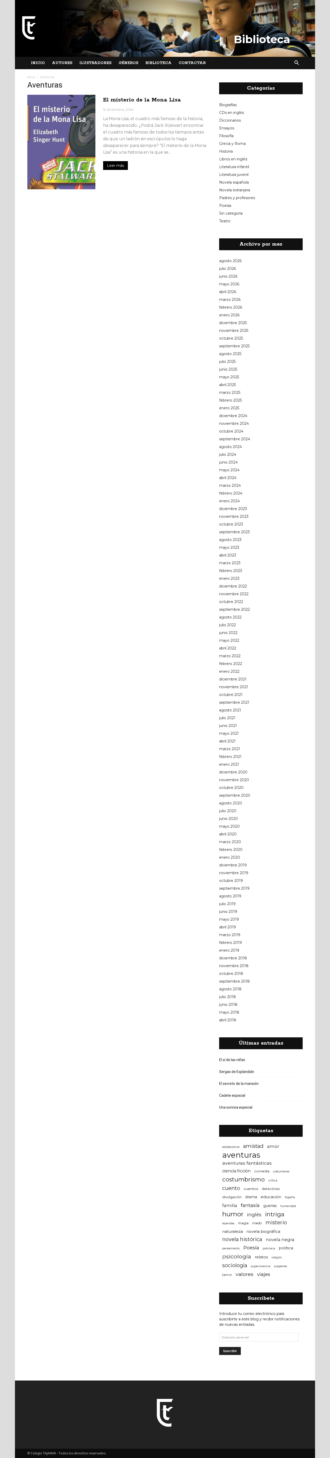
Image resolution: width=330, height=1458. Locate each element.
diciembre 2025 (233, 322)
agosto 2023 (230, 539)
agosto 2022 (230, 617)
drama (251, 1197)
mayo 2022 (229, 640)
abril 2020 (228, 834)
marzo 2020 (230, 842)
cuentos (251, 1189)
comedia (261, 1171)
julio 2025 (227, 361)
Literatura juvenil (234, 174)
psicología (236, 1256)
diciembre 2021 (232, 679)
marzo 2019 (229, 934)
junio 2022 (228, 632)
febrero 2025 (230, 400)
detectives (271, 1189)
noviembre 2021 (233, 687)
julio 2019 (227, 904)
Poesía (225, 205)
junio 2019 (228, 911)
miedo (257, 1223)
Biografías (228, 105)
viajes (263, 1274)
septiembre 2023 (234, 532)
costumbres (281, 1171)
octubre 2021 (231, 694)
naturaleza (232, 1231)
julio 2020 (227, 811)
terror (227, 1275)
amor (273, 1146)
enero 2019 (229, 950)
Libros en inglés (233, 159)
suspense (280, 1266)
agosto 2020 (230, 803)
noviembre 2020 (234, 780)
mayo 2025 (229, 377)
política (286, 1247)
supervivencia (260, 1266)
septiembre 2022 (234, 609)
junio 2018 (228, 1004)
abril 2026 (227, 291)
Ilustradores (95, 63)
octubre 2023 (231, 524)
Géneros (128, 63)
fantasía (250, 1205)
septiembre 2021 (234, 702)
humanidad (288, 1206)
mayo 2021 (229, 733)
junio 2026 (228, 276)
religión (276, 1257)
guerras (270, 1205)
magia (243, 1223)
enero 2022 (229, 671)
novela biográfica (263, 1231)
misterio (276, 1222)
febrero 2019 (230, 942)
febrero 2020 (231, 849)
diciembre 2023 (233, 508)
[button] (296, 63)
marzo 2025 (229, 392)
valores (244, 1274)
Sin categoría (231, 213)
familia (229, 1205)
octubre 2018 (231, 973)
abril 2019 (227, 927)
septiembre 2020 (234, 795)
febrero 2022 (230, 663)
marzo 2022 (230, 656)
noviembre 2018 (234, 965)
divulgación (232, 1197)
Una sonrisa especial (235, 1107)
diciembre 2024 (233, 415)
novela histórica (242, 1239)
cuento (231, 1188)
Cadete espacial (232, 1095)
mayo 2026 (229, 284)
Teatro (224, 221)
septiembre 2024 (234, 439)
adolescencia (231, 1147)
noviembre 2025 (233, 330)
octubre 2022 (231, 601)
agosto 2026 (230, 260)
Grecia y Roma (232, 143)
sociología (234, 1265)
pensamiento (231, 1248)
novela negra (280, 1239)
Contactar (192, 63)
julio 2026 (227, 268)
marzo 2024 (230, 485)
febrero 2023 (230, 570)
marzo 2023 (230, 563)
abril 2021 (227, 741)
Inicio (38, 63)
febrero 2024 (230, 493)
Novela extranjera (234, 190)
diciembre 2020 (233, 772)
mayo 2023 (229, 547)
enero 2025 (229, 408)
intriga (274, 1214)
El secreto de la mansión (239, 1083)
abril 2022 (227, 648)
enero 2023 (229, 578)
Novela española (234, 182)
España (290, 1197)
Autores (62, 63)
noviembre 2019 (233, 873)
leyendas (228, 1223)
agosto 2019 (230, 896)
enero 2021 (229, 764)
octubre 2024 (231, 431)
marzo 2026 (230, 299)
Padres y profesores (237, 197)
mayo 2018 (229, 1012)
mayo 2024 (229, 470)
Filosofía (226, 136)
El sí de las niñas (232, 1060)
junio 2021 (228, 725)
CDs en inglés (231, 112)
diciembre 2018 (233, 958)
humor (232, 1214)
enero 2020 (229, 857)
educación (271, 1196)
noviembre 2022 (234, 594)
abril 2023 (227, 555)
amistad (253, 1146)
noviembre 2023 (234, 516)
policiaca (269, 1248)
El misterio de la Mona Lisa (142, 100)
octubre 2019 (231, 880)
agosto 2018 (230, 989)
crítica (272, 1180)
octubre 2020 (231, 787)
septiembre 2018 (234, 981)
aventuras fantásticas (247, 1163)
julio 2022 (227, 625)
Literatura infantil (234, 166)
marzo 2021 (229, 749)
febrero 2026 (230, 307)
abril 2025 (227, 384)
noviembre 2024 (234, 423)
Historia (226, 151)
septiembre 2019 (234, 888)
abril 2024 (227, 477)
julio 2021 (227, 718)
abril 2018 (227, 1020)
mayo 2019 (229, 919)
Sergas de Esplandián (236, 1072)
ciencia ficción (236, 1170)
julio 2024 (227, 454)
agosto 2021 (230, 710)
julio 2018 (227, 996)
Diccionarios (230, 120)
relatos (261, 1257)
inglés (254, 1214)
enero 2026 (229, 315)
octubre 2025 (231, 338)
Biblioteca (158, 63)
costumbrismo (243, 1179)
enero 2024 (229, 501)
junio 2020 (228, 818)
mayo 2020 (229, 826)
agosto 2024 (230, 446)
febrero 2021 (230, 756)
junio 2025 (228, 369)
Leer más (115, 165)
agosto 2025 (230, 353)
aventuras (241, 1155)
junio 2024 (228, 462)
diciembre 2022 (233, 586)
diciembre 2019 (233, 865)
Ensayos (226, 128)
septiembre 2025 (234, 346)
